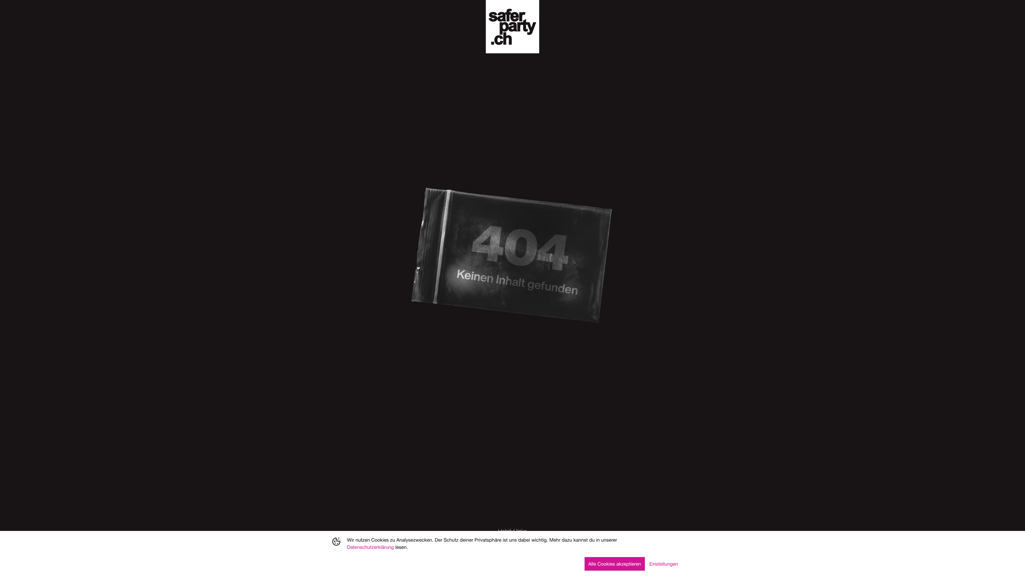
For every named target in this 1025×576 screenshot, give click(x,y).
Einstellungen (663, 564)
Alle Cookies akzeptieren (614, 564)
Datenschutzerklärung (370, 547)
